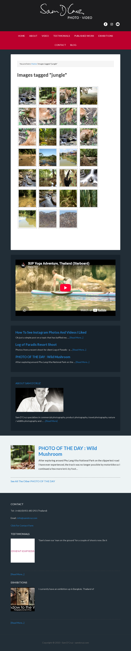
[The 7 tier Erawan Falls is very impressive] (27, 96)
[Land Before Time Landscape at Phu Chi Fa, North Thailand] (88, 96)
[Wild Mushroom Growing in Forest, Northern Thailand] (47, 96)
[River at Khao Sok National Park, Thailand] (27, 157)
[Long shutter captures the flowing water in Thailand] (88, 178)
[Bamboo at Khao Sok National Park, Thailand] (88, 198)
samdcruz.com (82, 642)
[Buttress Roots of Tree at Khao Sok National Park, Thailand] (68, 198)
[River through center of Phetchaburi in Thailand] (68, 157)
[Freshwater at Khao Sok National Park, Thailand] (27, 178)
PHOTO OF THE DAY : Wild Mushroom (42, 357)
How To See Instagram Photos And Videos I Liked (50, 332)
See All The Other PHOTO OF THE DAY (33, 481)
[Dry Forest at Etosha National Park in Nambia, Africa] (47, 219)
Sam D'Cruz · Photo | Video (65, 11)
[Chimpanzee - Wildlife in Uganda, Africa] (68, 178)
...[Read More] (51, 421)
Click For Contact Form (22, 525)
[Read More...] (76, 337)
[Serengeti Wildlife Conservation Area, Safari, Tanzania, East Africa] (47, 157)
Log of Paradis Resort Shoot (36, 344)
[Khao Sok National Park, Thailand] (47, 137)
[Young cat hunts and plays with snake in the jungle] (68, 96)
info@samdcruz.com (27, 518)
